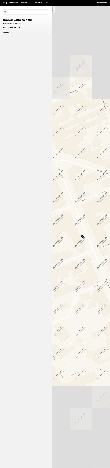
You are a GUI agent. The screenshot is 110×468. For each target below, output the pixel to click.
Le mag (46, 2)
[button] (81, 235)
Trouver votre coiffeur (26, 2)
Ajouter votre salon (102, 2)
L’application (38, 2)
